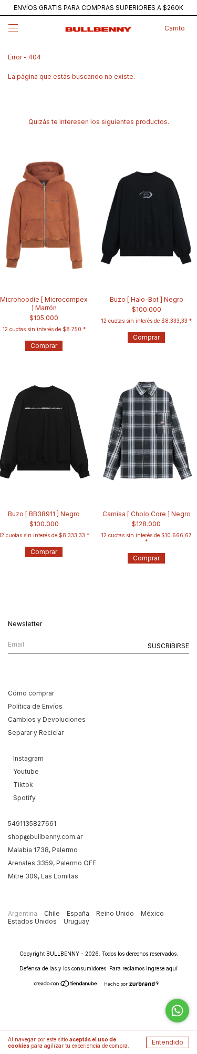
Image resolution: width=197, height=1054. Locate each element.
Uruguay (76, 921)
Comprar (43, 346)
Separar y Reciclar (36, 732)
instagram (28, 758)
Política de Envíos (35, 706)
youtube (26, 771)
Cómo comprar (31, 693)
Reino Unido (116, 913)
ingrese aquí (162, 968)
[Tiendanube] (66, 985)
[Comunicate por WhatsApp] (177, 1010)
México (152, 913)
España (79, 913)
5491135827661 (32, 823)
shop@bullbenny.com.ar (45, 837)
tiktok (23, 785)
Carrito (174, 28)
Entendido (167, 1042)
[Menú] (13, 30)
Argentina (23, 913)
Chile (52, 913)
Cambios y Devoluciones (47, 719)
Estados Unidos (33, 921)
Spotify (24, 798)
